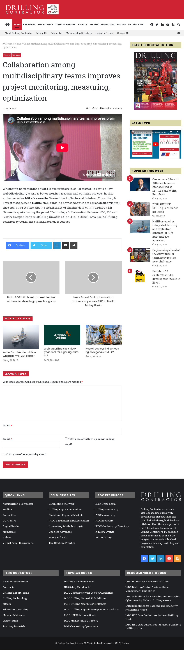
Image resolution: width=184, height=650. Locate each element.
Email (7, 439)
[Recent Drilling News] (155, 108)
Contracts (8, 587)
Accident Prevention (15, 581)
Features (29, 24)
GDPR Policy (122, 643)
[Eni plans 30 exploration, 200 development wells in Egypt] (140, 276)
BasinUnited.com (105, 503)
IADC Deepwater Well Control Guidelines (89, 592)
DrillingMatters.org (106, 509)
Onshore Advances (60, 531)
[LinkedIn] (57, 245)
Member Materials (14, 615)
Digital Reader (65, 24)
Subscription (10, 620)
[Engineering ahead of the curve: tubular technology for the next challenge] (140, 255)
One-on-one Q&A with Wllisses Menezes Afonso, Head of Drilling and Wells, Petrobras (166, 187)
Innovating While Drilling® (66, 526)
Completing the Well (61, 503)
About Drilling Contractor (18, 33)
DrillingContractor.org (70, 643)
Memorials (9, 531)
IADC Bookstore (104, 520)
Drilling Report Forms (16, 592)
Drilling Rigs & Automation (65, 509)
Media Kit (41, 33)
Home (9, 43)
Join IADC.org (103, 537)
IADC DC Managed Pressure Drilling (147, 581)
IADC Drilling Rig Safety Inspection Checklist (91, 609)
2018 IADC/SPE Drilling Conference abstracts (165, 207)
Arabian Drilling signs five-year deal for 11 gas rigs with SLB (61, 352)
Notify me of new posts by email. (26, 454)
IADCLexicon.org (105, 515)
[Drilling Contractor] (31, 9)
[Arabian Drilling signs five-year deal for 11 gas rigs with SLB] (62, 335)
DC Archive (135, 24)
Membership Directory (79, 33)
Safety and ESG (57, 537)
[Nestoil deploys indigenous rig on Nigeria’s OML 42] (104, 335)
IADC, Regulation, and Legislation (69, 520)
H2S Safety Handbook (77, 587)
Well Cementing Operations (81, 626)
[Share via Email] (65, 245)
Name (7, 425)
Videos (82, 24)
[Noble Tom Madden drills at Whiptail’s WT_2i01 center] (21, 337)
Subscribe (56, 33)
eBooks (7, 603)
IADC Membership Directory (112, 526)
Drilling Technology (15, 598)
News (17, 24)
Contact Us (123, 33)
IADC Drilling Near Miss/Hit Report (85, 603)
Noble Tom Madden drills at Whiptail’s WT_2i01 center (20, 354)
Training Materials (14, 626)
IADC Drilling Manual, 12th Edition (85, 598)
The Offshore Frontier (62, 543)
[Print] (73, 245)
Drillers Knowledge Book (79, 581)
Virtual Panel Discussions (107, 24)
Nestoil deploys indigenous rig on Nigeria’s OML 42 (102, 350)
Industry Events (105, 33)
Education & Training (15, 609)
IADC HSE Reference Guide (80, 615)
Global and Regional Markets (66, 515)
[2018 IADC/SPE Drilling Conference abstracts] (140, 209)
